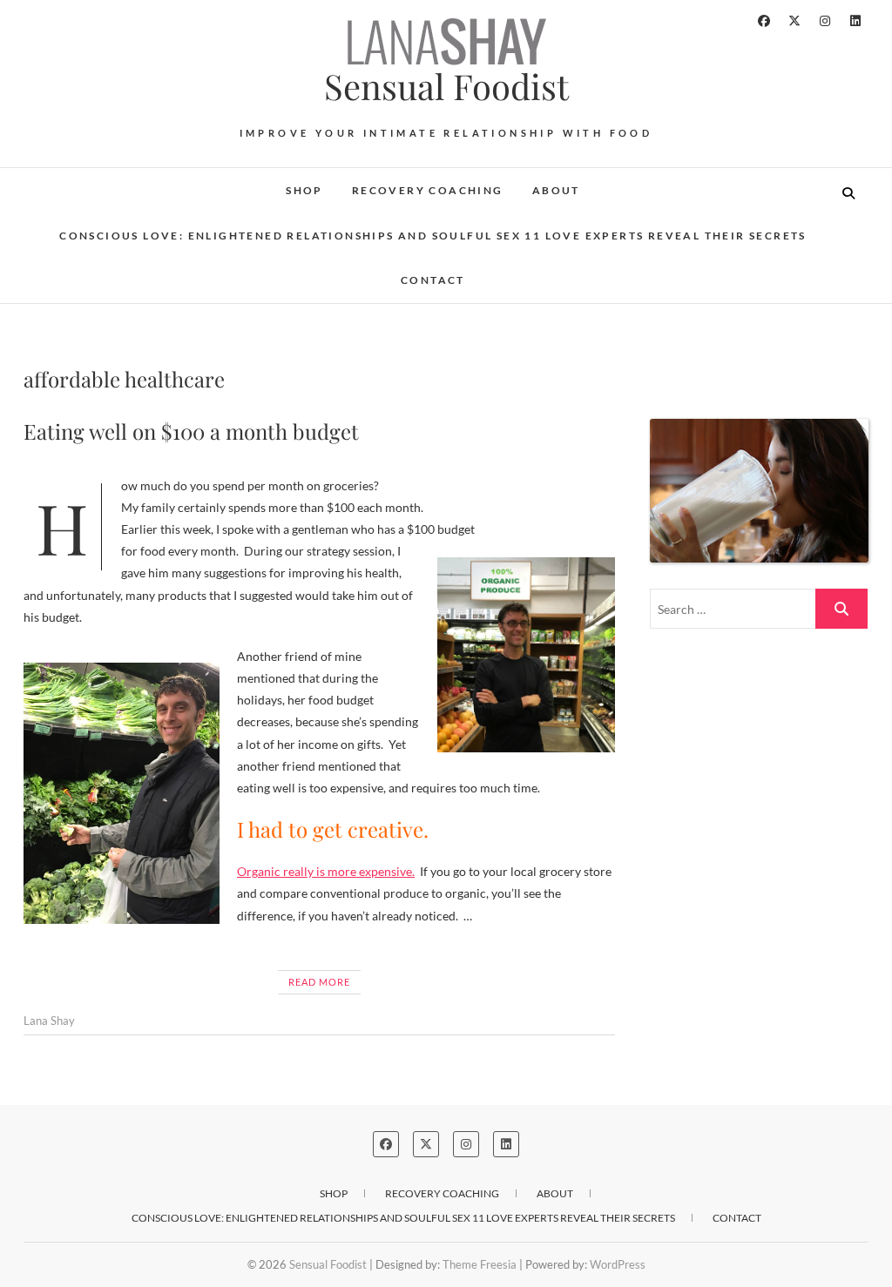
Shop (304, 190)
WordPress (617, 1264)
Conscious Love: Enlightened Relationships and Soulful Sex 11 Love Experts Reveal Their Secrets (433, 235)
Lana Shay (49, 1021)
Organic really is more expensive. (326, 871)
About (556, 190)
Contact (433, 279)
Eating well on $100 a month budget (191, 431)
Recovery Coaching (427, 190)
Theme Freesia (480, 1264)
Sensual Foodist (446, 86)
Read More (319, 981)
